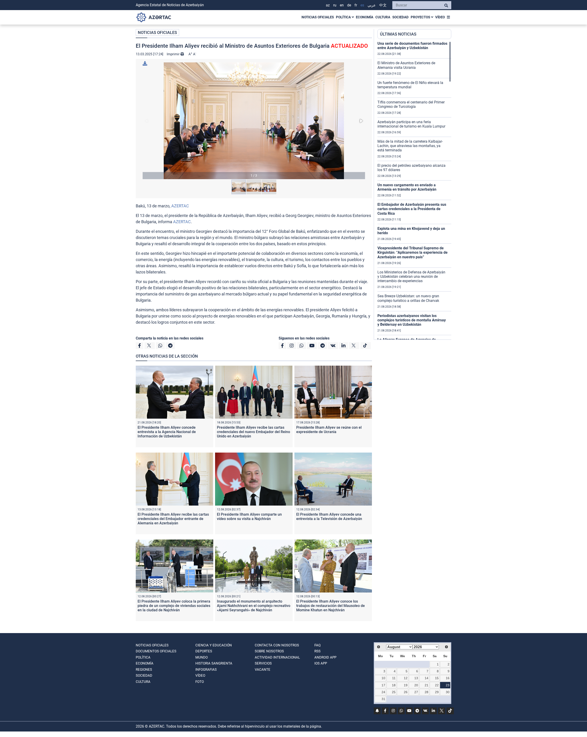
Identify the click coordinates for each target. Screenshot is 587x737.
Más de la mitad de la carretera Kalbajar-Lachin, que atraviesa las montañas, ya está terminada (410, 145)
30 (447, 692)
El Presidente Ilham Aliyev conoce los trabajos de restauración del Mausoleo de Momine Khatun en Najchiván (330, 605)
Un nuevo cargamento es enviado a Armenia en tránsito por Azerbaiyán (406, 187)
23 (447, 685)
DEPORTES (203, 651)
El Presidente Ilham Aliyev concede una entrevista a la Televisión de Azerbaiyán (329, 516)
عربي (372, 5)
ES (362, 5)
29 (437, 692)
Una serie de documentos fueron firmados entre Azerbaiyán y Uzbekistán (412, 45)
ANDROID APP (325, 657)
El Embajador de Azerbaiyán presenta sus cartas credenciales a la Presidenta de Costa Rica (411, 208)
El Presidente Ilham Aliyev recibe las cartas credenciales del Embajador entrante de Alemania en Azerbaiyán (173, 518)
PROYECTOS (421, 17)
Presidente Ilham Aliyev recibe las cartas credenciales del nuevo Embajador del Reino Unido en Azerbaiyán (253, 431)
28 (426, 692)
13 (416, 678)
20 (416, 685)
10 (383, 678)
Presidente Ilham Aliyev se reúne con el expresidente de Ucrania (329, 429)
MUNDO (201, 657)
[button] (254, 120)
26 (405, 692)
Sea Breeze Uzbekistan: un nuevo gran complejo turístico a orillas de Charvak (408, 298)
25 (394, 692)
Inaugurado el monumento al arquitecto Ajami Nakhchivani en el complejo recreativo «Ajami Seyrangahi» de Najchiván (253, 605)
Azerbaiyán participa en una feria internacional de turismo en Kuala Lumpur (411, 124)
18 (394, 685)
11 (394, 678)
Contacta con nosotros (277, 645)
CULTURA (382, 17)
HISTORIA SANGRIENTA (213, 663)
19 (405, 685)
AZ (328, 5)
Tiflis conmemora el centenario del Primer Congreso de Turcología (411, 104)
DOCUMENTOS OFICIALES (156, 651)
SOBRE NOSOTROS (269, 651)
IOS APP (320, 663)
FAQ (317, 645)
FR (355, 5)
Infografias (206, 669)
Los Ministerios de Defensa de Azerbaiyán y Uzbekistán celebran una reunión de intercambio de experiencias (411, 276)
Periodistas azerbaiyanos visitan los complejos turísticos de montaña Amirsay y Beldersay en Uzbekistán (411, 320)
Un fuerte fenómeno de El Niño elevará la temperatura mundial (410, 85)
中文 (383, 5)
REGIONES (144, 669)
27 (416, 692)
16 (447, 678)
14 (426, 678)
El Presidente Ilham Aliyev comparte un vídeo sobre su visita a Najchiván (249, 516)
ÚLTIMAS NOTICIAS (398, 34)
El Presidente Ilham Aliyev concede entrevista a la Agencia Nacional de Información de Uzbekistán (167, 431)
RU (334, 5)
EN (342, 5)
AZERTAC (180, 205)
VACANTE (262, 669)
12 (405, 678)
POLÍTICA (344, 17)
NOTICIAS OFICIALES (318, 17)
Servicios (263, 663)
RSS (317, 651)
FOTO (199, 682)
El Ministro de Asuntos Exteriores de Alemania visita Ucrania (406, 65)
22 (437, 685)
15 (437, 678)
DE (349, 5)
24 (383, 692)
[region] (414, 190)
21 (426, 685)
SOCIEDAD (400, 17)
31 (383, 699)
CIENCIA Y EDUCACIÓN (213, 645)
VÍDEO (440, 17)
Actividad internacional (277, 657)
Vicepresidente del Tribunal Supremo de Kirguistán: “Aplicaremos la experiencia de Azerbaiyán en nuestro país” (412, 252)
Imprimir (173, 54)
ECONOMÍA (364, 17)
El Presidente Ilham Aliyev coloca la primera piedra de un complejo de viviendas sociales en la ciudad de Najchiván (174, 605)
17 (383, 685)
